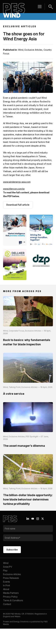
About (6, 589)
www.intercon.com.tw (14, 188)
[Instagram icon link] (37, 518)
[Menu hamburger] (40, 6)
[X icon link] (42, 518)
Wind (5, 563)
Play (5, 570)
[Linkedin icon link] (27, 518)
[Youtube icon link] (32, 519)
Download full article (17, 204)
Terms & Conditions (13, 600)
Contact (7, 604)
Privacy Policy (10, 596)
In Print (6, 585)
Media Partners (11, 593)
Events (6, 581)
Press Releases (11, 578)
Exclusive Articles (12, 574)
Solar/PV (7, 566)
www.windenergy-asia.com (16, 182)
